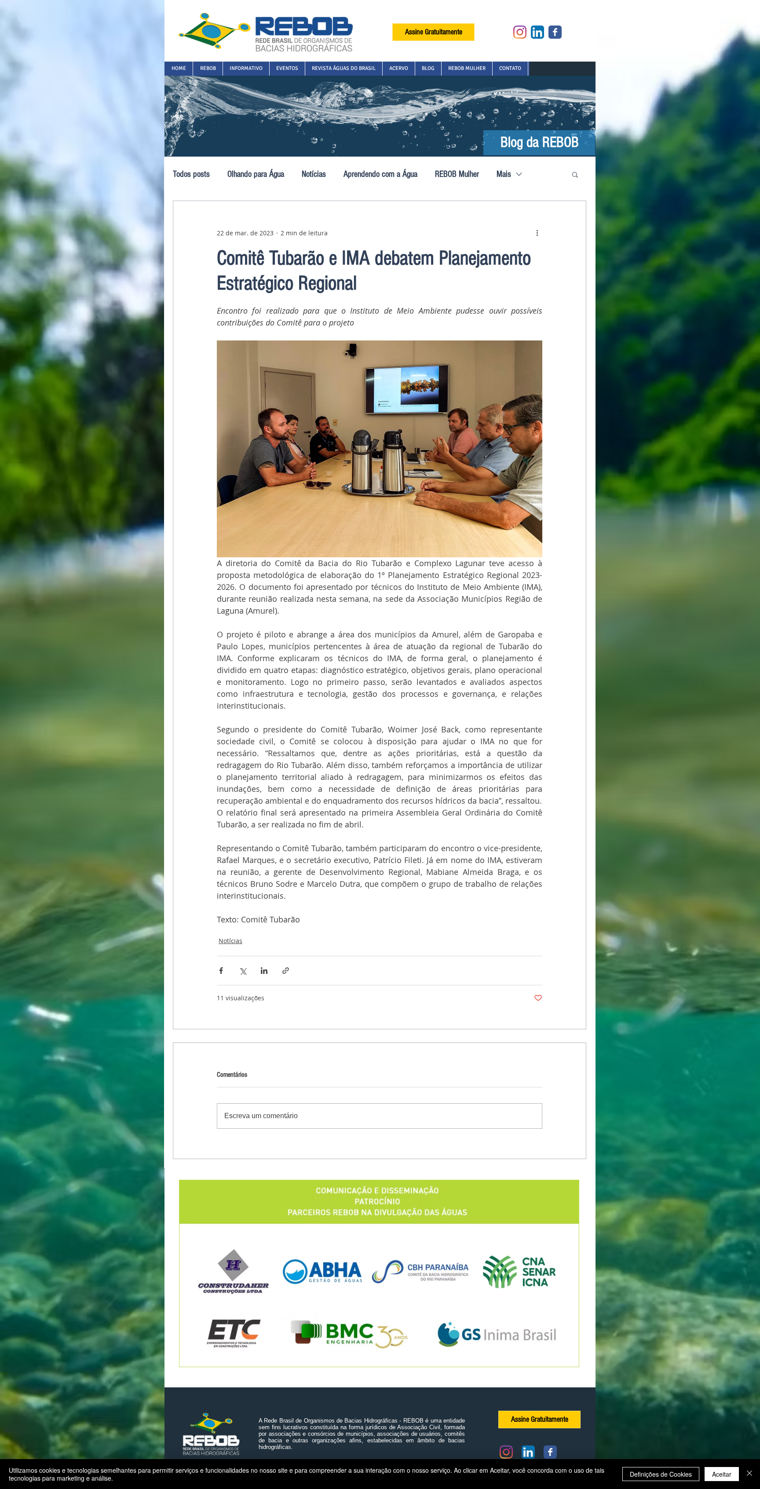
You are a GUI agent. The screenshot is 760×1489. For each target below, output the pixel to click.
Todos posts (191, 174)
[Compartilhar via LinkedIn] (264, 970)
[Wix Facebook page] (555, 32)
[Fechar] (749, 1474)
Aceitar (721, 1474)
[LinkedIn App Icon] (537, 32)
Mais (504, 174)
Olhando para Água (255, 174)
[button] (208, 69)
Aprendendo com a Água (380, 174)
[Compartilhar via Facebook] (221, 970)
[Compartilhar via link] (285, 970)
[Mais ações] (537, 232)
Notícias (314, 174)
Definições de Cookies (661, 1474)
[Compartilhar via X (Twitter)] (242, 970)
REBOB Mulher (457, 174)
